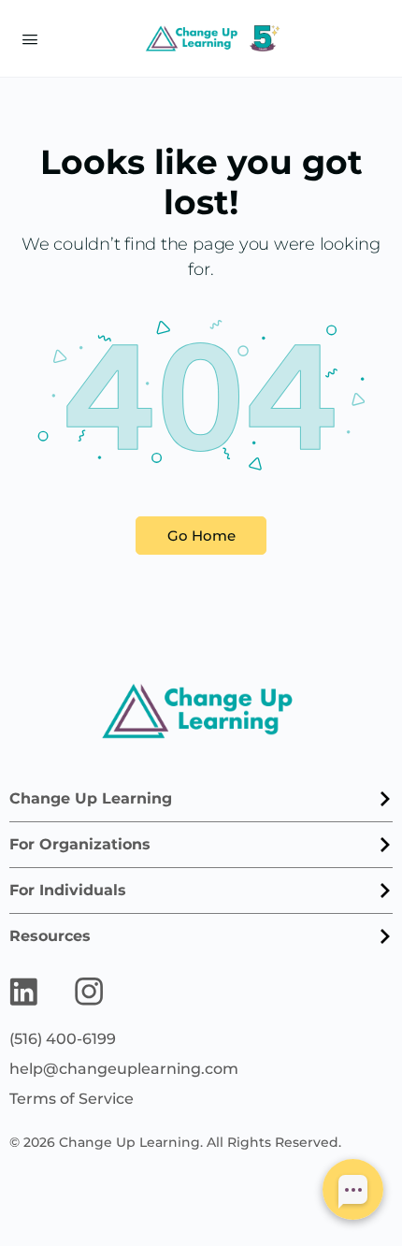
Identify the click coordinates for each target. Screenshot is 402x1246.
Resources (50, 936)
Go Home (201, 535)
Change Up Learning (90, 798)
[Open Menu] (30, 37)
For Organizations (80, 844)
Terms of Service (71, 1099)
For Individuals (67, 890)
